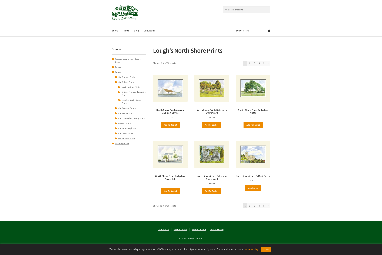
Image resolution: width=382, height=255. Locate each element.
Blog (136, 30)
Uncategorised (122, 143)
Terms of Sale (199, 229)
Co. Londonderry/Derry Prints (131, 118)
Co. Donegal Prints (127, 108)
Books (115, 30)
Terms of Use (180, 229)
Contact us (149, 30)
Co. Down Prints (125, 133)
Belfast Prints (124, 123)
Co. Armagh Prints (126, 77)
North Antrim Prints (131, 87)
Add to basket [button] (170, 124)
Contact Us (163, 229)
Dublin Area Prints (126, 138)
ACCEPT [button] (265, 249)
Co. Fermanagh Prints (128, 128)
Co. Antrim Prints (126, 82)
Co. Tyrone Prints (126, 113)
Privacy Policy (217, 229)
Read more (253, 188)
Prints (126, 30)
